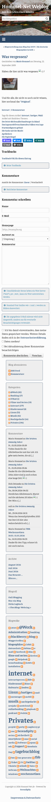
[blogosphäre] (25, 640)
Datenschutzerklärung (33, 337)
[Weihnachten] (18, 769)
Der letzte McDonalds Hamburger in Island (21, 121)
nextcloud (25, 705)
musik (13, 701)
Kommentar (8, 244)
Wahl (40, 115)
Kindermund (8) (18, 408)
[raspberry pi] (26, 726)
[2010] (9, 627)
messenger (16, 696)
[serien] (35, 731)
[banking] (29, 632)
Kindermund (15, 683)
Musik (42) (15, 415)
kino (27, 683)
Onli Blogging (15, 597)
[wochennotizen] (19, 773)
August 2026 (14, 564)
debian (27, 648)
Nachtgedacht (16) (19, 419)
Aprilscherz (7, 133)
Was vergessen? (15, 56)
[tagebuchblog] (14, 751)
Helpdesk (22, 659)
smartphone (14, 738)
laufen (25, 687)
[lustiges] (19, 692)
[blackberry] (9, 636)
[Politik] (19, 713)
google (11, 659)
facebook (20, 651)
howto (29, 662)
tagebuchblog (27, 751)
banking (35, 632)
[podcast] (37, 709)
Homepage (8, 225)
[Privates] (29, 713)
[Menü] (25, 39)
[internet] (22, 666)
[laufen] (20, 687)
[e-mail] (32, 648)
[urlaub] (18, 765)
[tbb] (33, 757)
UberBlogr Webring (19, 607)
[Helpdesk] (16, 659)
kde (30, 679)
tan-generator (25, 757)
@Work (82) (16, 392)
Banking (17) (16, 395)
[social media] (30, 738)
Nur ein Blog (14, 600)
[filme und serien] (34, 651)
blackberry (18, 636)
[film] (27, 651)
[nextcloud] (18, 705)
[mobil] (24, 696)
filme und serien (17, 655)
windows (13, 773)
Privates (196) (17, 422)
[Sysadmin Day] (26, 746)
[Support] (13, 746)
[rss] (9, 731)
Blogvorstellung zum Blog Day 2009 (20, 46)
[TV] (19, 762)
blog (32, 636)
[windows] (37, 769)
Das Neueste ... (15, 574)
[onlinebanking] (31, 705)
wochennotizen (30, 773)
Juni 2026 (13, 571)
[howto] (24, 662)
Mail (8, 144)
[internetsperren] (34, 674)
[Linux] (30, 687)
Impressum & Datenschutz (26, 797)
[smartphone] (31, 735)
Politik (23, 713)
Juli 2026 (13, 568)
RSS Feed (15, 370)
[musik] (33, 696)
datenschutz (14, 648)
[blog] (27, 636)
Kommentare (17, 373)
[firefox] (29, 655)
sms (26, 738)
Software (22, 742)
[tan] (9, 757)
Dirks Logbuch (15, 603)
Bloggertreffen (15, 640)
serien (11, 735)
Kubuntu (13, 687)
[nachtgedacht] (20, 701)
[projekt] (34, 721)
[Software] (16, 742)
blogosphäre (15, 644)
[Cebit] (24, 644)
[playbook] (25, 709)
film (30, 651)
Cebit (28, 644)
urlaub (22, 765)
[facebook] (14, 651)
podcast (12, 713)
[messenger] (9, 696)
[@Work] (17, 627)
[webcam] (36, 765)
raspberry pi (33, 726)
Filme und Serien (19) (20, 402)
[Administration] (34, 627)
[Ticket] (9, 762)
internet (20, 673)
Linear (27, 182)
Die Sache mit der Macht (12, 130)
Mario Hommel (23, 61)
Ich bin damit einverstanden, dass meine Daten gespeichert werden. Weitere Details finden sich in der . (24, 334)
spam (32, 742)
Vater (32, 765)
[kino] (23, 683)
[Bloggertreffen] (36, 636)
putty (21, 726)
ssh (10, 746)
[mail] (33, 692)
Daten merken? (12, 341)
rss (12, 731)
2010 (13, 627)
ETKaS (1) (14, 398)
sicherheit (23, 735)
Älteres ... (12, 578)
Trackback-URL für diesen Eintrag (16, 158)
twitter (30, 762)
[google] (39, 655)
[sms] (23, 738)
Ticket (14, 762)
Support (19, 746)
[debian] (22, 648)
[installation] (33, 662)
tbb (37, 757)
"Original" (25, 101)
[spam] (28, 742)
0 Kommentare (18, 110)
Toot (8, 140)
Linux (13, 692)
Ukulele (12, 765)
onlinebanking (16, 709)
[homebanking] (29, 659)
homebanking (15, 662)
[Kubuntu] (31, 683)
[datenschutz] (33, 644)
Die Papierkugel (9, 136)
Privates (20, 719)
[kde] (26, 679)
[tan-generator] (16, 757)
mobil (28, 696)
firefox (33, 655)
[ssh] (37, 742)
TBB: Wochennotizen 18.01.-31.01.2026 (19, 532)
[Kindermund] (33, 679)
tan (13, 757)
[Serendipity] (16, 731)
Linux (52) (15, 412)
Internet (6, 110)
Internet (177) (17, 405)
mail (37, 692)
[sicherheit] (16, 735)
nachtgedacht (28, 701)
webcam (12, 769)
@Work (25, 626)
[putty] (17, 726)
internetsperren (16, 679)
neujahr (12, 705)
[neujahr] (38, 701)
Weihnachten (28, 769)
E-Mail (5, 215)
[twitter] (25, 762)
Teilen (29, 140)
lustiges (33, 115)
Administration (17, 632)
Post (18, 140)
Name (5, 206)
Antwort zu (8, 234)
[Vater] (28, 765)
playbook (31, 709)
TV (21, 762)
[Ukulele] (37, 762)
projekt (12, 726)
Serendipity (25, 731)
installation (14, 666)
